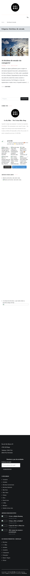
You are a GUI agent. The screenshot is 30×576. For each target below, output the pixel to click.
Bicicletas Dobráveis (7, 487)
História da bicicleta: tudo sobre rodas (11, 178)
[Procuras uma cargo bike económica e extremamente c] (15, 151)
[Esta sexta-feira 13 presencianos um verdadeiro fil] (6, 160)
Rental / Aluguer (6, 557)
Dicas (4, 497)
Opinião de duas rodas (8, 508)
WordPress (24, 573)
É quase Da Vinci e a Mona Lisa (16, 525)
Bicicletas (5, 542)
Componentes (6, 552)
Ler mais (7, 86)
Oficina (4, 560)
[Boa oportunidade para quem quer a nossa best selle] (24, 160)
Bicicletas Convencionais (8, 484)
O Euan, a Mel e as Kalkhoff (16, 521)
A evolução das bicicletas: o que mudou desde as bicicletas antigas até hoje (14, 301)
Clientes (4, 495)
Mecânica (5, 505)
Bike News (5, 490)
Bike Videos (5, 492)
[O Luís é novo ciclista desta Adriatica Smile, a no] (15, 160)
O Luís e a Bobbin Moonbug (16, 516)
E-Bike (4, 503)
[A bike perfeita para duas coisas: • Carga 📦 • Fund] (24, 151)
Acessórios (5, 479)
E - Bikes (5, 544)
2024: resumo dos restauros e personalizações (16, 531)
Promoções (5, 555)
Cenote (6, 573)
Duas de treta (6, 500)
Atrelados (4, 65)
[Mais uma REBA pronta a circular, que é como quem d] (6, 151)
